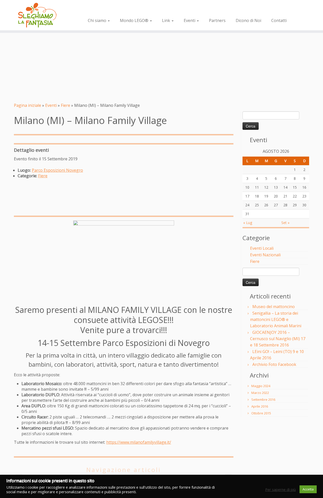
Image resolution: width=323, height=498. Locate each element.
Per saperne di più (280, 489)
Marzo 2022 (260, 392)
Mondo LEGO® (134, 20)
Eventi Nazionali (265, 255)
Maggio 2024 (260, 386)
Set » (285, 222)
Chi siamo (97, 20)
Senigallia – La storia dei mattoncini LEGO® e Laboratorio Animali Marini (275, 319)
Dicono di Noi (248, 20)
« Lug (247, 222)
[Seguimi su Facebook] (91, 9)
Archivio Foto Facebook (274, 364)
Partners (217, 20)
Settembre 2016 (263, 399)
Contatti (279, 20)
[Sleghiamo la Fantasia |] (37, 15)
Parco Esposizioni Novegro (57, 170)
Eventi (190, 20)
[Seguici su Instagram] (98, 9)
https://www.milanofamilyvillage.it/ (138, 442)
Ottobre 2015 (261, 413)
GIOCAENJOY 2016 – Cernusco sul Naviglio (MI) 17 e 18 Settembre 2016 (277, 339)
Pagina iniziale (27, 105)
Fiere (65, 105)
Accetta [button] (308, 489)
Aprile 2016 (259, 406)
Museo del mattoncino (273, 306)
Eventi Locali (262, 248)
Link (166, 20)
